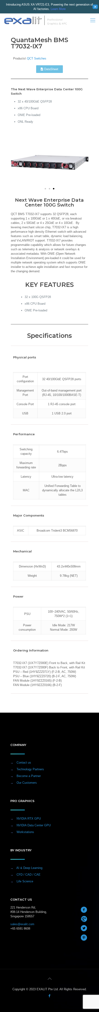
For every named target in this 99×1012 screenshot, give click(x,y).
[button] (45, 188)
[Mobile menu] (93, 20)
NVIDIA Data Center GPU (34, 825)
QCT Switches (36, 58)
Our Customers (27, 782)
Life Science (25, 881)
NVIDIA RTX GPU (29, 818)
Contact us (24, 762)
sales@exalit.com (22, 924)
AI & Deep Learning (29, 868)
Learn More (58, 9)
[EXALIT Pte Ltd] (35, 20)
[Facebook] (49, 996)
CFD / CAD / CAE (29, 874)
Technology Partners (30, 769)
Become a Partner (29, 776)
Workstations (25, 832)
